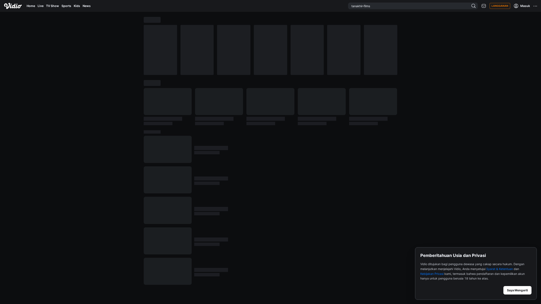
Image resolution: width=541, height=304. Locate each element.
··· (535, 6)
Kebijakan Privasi (432, 274)
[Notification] (483, 6)
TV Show (52, 6)
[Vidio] (12, 6)
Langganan (500, 5)
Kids (77, 6)
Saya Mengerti (517, 290)
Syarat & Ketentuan (499, 269)
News (87, 6)
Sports (66, 6)
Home (31, 6)
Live (41, 6)
